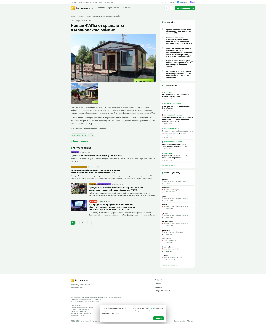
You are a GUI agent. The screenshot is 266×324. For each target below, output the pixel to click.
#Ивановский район (79, 135)
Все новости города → (168, 165)
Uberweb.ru (191, 321)
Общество (93, 201)
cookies (152, 308)
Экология (74, 152)
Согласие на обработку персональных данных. (86, 300)
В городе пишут (170, 85)
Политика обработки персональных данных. (85, 301)
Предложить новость (163, 291)
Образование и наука (78, 167)
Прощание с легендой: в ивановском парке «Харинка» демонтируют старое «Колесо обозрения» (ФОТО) (116, 188)
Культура (93, 184)
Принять (158, 318)
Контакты (127, 8)
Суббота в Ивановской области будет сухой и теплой (96, 155)
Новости (101, 8)
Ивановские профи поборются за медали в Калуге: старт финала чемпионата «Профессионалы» (96, 171)
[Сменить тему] (166, 8)
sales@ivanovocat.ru (81, 315)
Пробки (172, 2)
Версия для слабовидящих (104, 2)
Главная (73, 16)
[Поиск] (172, 8)
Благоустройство (104, 184)
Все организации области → (170, 265)
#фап (91, 135)
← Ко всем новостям (79, 141)
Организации (113, 8)
